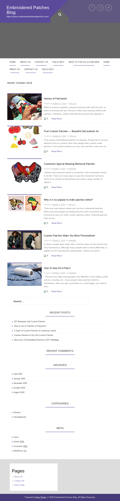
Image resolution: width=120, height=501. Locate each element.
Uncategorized (20, 417)
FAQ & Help (58, 62)
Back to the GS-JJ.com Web (84, 62)
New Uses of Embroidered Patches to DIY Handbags (36, 340)
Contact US (41, 62)
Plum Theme (40, 497)
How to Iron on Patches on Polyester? (30, 326)
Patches (17, 412)
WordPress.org (20, 451)
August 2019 (19, 392)
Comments (20, 446)
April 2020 (18, 374)
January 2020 (19, 379)
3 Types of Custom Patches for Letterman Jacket (35, 331)
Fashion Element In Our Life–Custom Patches (33, 335)
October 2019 (19, 388)
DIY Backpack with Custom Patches (29, 321)
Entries (19, 442)
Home (13, 62)
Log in (16, 437)
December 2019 (20, 383)
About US (25, 62)
